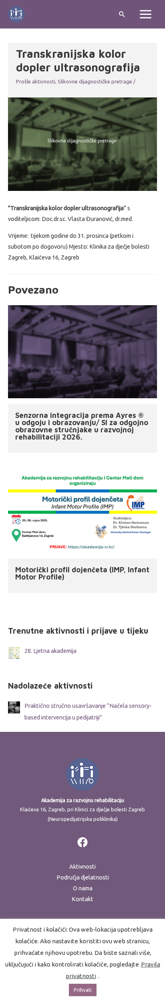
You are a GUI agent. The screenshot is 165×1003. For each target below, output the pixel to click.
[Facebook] (82, 842)
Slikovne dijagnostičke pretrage (95, 81)
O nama (83, 888)
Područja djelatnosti (82, 877)
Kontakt (82, 899)
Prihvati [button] (83, 990)
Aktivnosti (82, 866)
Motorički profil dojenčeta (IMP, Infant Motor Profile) (82, 573)
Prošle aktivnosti (35, 81)
